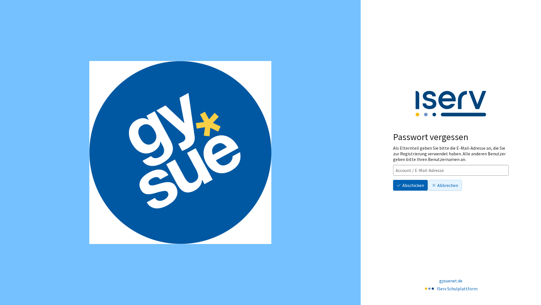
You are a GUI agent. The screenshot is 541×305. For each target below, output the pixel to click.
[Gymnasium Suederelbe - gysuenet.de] (180, 152)
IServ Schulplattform (457, 288)
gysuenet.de (450, 281)
